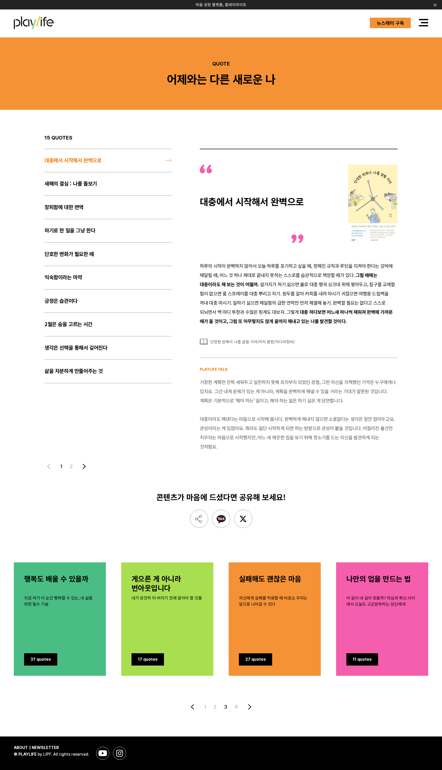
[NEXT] (83, 467)
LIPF (47, 754)
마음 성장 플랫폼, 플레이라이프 (221, 4)
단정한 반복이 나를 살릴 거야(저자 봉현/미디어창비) (252, 341)
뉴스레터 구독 (390, 22)
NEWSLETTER (45, 747)
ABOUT (21, 747)
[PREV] (193, 707)
